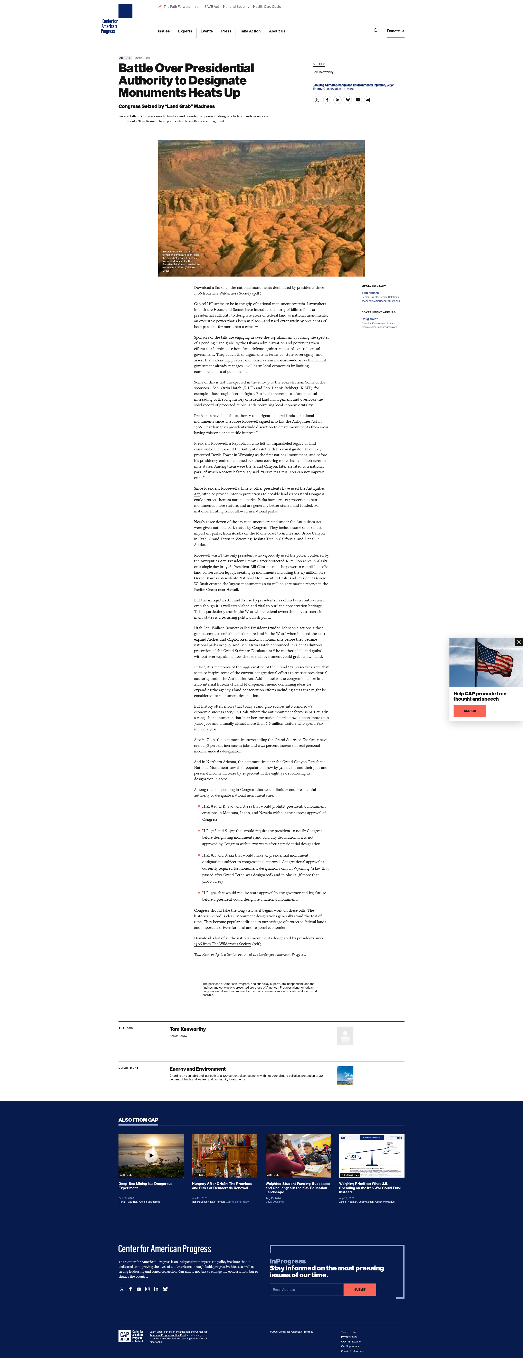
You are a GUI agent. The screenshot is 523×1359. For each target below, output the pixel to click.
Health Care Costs (267, 6)
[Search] (376, 33)
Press (226, 31)
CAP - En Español (351, 1341)
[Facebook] (130, 1289)
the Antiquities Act (301, 421)
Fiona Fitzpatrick (128, 1201)
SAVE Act (211, 6)
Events (207, 31)
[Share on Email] (358, 100)
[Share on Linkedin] (337, 100)
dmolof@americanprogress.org (379, 327)
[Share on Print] (368, 100)
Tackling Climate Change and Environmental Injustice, (350, 85)
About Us (277, 31)
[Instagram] (147, 1289)
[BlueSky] (165, 1289)
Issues (164, 31)
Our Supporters (350, 1346)
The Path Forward (177, 6)
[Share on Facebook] (327, 100)
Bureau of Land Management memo (247, 684)
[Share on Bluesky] (348, 100)
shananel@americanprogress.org (381, 300)
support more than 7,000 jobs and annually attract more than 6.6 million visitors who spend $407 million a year (261, 723)
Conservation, (332, 88)
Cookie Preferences (352, 1351)
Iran (197, 6)
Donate (394, 31)
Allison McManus (384, 1201)
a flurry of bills (286, 309)
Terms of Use (348, 1332)
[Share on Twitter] (317, 100)
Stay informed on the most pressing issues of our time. (327, 1268)
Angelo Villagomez (149, 1201)
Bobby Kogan (366, 1201)
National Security (236, 6)
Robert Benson (200, 1201)
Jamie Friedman (348, 1201)
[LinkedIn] (156, 1289)
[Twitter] (121, 1289)
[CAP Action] (131, 1336)
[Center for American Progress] (126, 19)
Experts (185, 31)
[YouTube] (139, 1289)
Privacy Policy (349, 1336)
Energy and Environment (198, 1069)
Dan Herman (217, 1201)
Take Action (250, 31)
